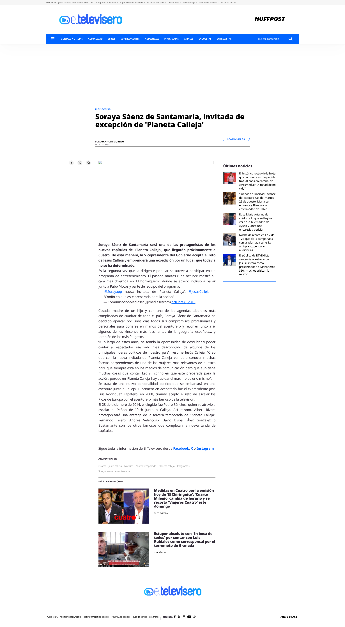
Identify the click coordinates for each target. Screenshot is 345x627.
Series (111, 39)
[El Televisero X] (179, 617)
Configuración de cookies (96, 617)
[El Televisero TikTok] (194, 617)
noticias (128, 466)
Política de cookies (121, 617)
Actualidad (95, 39)
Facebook (181, 448)
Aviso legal (52, 617)
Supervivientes (130, 39)
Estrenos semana (156, 2)
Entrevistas (224, 39)
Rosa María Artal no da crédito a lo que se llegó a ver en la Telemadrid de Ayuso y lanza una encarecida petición (255, 222)
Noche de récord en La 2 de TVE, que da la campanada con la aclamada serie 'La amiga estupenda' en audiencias (256, 242)
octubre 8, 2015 (183, 302)
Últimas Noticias (72, 39)
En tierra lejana (228, 2)
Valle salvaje (189, 2)
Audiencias (152, 39)
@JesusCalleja (199, 291)
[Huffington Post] (270, 19)
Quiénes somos (139, 617)
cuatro (102, 466)
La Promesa (173, 2)
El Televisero (103, 109)
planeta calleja (167, 466)
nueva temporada (146, 466)
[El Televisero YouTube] (189, 617)
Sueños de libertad (208, 2)
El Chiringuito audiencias (104, 2)
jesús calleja (115, 466)
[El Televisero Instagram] (184, 617)
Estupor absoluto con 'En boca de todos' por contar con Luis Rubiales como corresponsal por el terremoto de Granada (184, 539)
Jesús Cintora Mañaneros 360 (73, 2)
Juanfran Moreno (112, 142)
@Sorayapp (113, 291)
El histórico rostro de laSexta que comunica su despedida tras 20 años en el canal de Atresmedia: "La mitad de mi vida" (257, 181)
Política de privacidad (71, 617)
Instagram (205, 448)
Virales (188, 39)
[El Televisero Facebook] (175, 617)
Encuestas (205, 39)
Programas (171, 39)
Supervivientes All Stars (132, 2)
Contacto (153, 617)
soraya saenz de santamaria (114, 471)
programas (183, 466)
